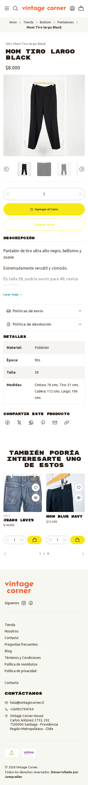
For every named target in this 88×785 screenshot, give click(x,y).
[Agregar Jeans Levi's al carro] (34, 540)
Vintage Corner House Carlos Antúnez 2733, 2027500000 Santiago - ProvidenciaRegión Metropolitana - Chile (34, 722)
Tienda (28, 22)
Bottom (45, 22)
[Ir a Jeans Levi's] (22, 492)
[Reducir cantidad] (8, 194)
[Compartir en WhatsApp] (31, 423)
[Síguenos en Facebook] (30, 603)
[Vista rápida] (36, 498)
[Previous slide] (7, 169)
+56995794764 (21, 709)
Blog (8, 651)
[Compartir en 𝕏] (19, 423)
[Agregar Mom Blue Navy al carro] (77, 540)
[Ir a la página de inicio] (44, 8)
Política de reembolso (21, 664)
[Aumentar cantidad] (80, 194)
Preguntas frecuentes (21, 644)
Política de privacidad (20, 671)
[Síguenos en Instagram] (23, 603)
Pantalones (65, 22)
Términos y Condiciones (23, 658)
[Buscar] (15, 8)
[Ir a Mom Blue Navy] (65, 492)
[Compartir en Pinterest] (43, 423)
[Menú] (7, 8)
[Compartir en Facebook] (7, 423)
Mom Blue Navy (64, 516)
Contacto (12, 638)
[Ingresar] (72, 8)
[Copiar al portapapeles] (67, 423)
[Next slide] (81, 169)
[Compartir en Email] (55, 423)
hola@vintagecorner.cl (27, 703)
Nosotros (12, 631)
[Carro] (81, 8)
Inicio (13, 22)
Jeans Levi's (18, 520)
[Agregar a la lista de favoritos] (36, 487)
